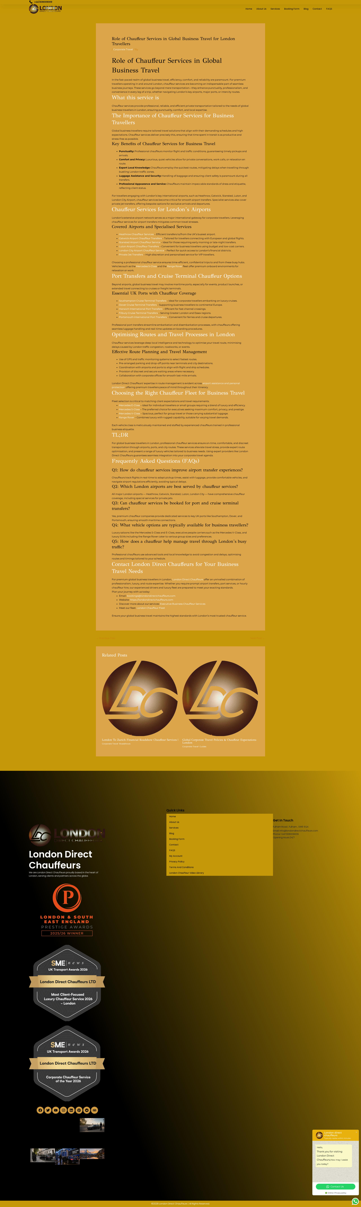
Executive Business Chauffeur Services (182, 603)
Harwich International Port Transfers (140, 309)
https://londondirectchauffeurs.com (151, 599)
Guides (203, 746)
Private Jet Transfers (131, 254)
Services (275, 8)
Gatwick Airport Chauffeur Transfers (140, 238)
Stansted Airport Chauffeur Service (139, 242)
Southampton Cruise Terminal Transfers (142, 300)
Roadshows (124, 743)
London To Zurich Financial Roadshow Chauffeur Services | (140, 740)
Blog (306, 8)
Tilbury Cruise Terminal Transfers (138, 313)
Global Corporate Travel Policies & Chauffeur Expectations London (219, 741)
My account (175, 856)
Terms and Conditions (181, 867)
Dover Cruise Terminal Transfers (138, 304)
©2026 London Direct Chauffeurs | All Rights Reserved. (180, 1203)
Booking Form (291, 8)
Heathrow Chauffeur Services (136, 234)
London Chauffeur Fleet (151, 608)
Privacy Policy (176, 861)
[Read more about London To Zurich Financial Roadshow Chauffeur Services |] (140, 698)
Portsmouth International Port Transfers (143, 317)
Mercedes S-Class (146, 266)
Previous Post (105, 638)
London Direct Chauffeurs (187, 579)
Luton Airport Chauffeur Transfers (139, 246)
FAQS (329, 8)
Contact (317, 8)
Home (249, 8)
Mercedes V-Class (129, 413)
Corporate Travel (123, 49)
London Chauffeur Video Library (186, 873)
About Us (261, 8)
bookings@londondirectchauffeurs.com (151, 595)
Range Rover (174, 266)
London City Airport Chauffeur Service (141, 250)
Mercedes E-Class (129, 405)
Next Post (257, 638)
